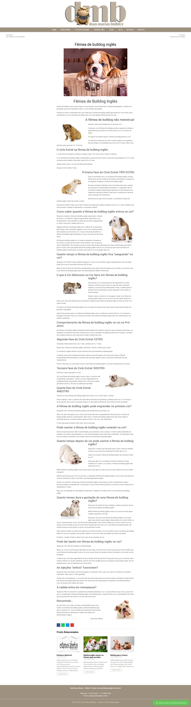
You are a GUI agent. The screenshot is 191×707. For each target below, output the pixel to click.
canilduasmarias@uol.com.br (98, 696)
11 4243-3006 (93, 693)
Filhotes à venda (82, 30)
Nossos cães (99, 30)
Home (54, 30)
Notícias (130, 30)
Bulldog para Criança (118, 655)
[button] (58, 625)
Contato (141, 30)
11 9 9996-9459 (105, 693)
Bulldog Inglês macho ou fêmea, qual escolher (94, 656)
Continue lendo (62, 674)
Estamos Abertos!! (64, 655)
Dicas (111, 30)
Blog (121, 30)
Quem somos (65, 30)
